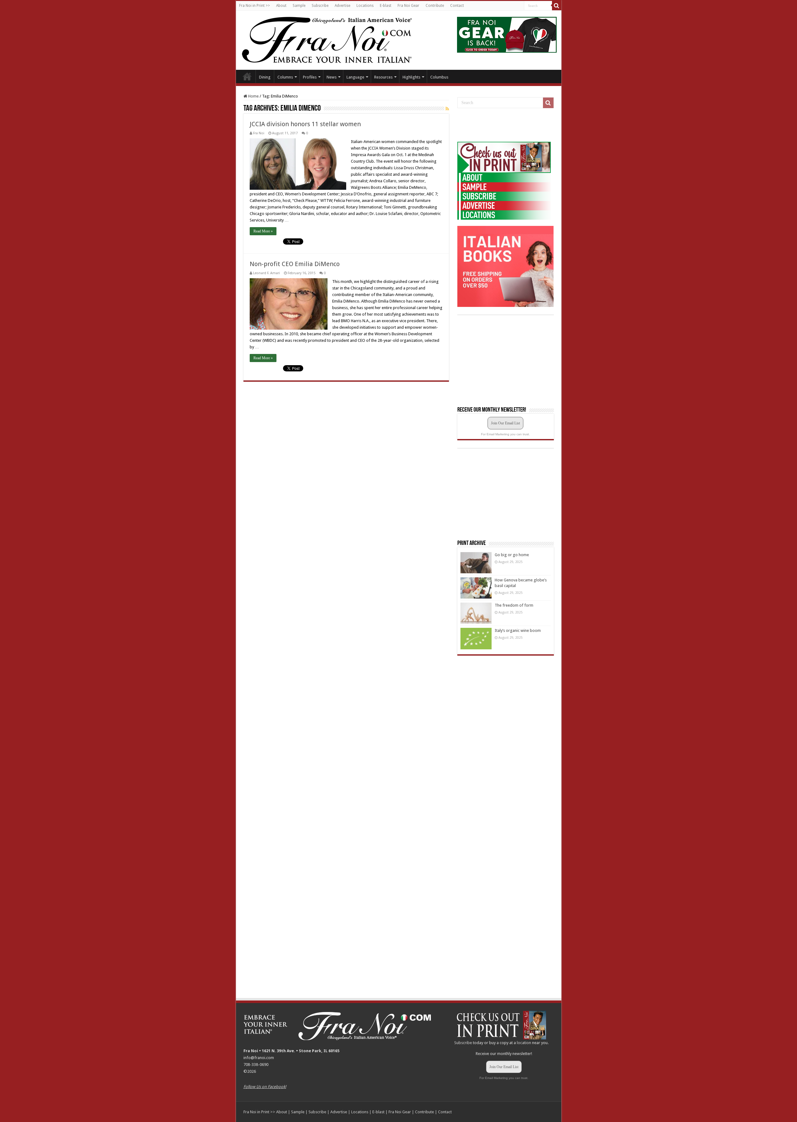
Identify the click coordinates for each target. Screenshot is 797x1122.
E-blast (385, 5)
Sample (299, 5)
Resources (383, 77)
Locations (365, 5)
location (524, 1042)
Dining (265, 77)
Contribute (435, 5)
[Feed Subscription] (447, 108)
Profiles (310, 77)
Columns (285, 77)
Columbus (439, 77)
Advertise (342, 5)
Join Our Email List (505, 423)
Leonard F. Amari (266, 273)
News (332, 77)
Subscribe (320, 5)
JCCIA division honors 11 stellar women (305, 124)
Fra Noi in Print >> (254, 5)
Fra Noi (258, 133)
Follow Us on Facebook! (264, 1086)
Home (247, 76)
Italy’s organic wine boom (518, 630)
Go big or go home (512, 554)
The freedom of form (514, 605)
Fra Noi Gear (408, 5)
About (281, 5)
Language (355, 77)
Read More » (263, 231)
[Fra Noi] (334, 38)
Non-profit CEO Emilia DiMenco (295, 264)
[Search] (556, 5)
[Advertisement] (504, 125)
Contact (457, 5)
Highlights (411, 77)
